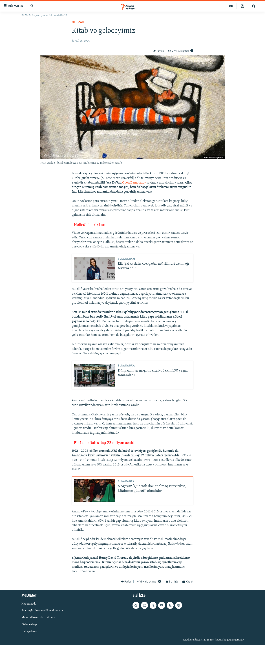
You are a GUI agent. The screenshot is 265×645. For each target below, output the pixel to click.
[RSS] (170, 605)
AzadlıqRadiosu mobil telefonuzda (42, 610)
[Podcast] (178, 605)
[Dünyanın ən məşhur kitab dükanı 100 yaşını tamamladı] (94, 375)
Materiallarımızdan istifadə (38, 617)
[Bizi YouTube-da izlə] (231, 6)
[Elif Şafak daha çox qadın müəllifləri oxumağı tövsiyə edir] (94, 268)
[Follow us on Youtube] (161, 605)
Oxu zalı (78, 22)
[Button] (158, 51)
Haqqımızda (28, 603)
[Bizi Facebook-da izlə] (253, 6)
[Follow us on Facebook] (135, 605)
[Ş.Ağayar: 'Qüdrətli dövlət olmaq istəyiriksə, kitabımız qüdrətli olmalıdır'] (94, 490)
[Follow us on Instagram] (144, 605)
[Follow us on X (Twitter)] (153, 605)
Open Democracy (134, 182)
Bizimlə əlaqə (29, 624)
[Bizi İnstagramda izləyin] (242, 6)
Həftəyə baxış (29, 631)
